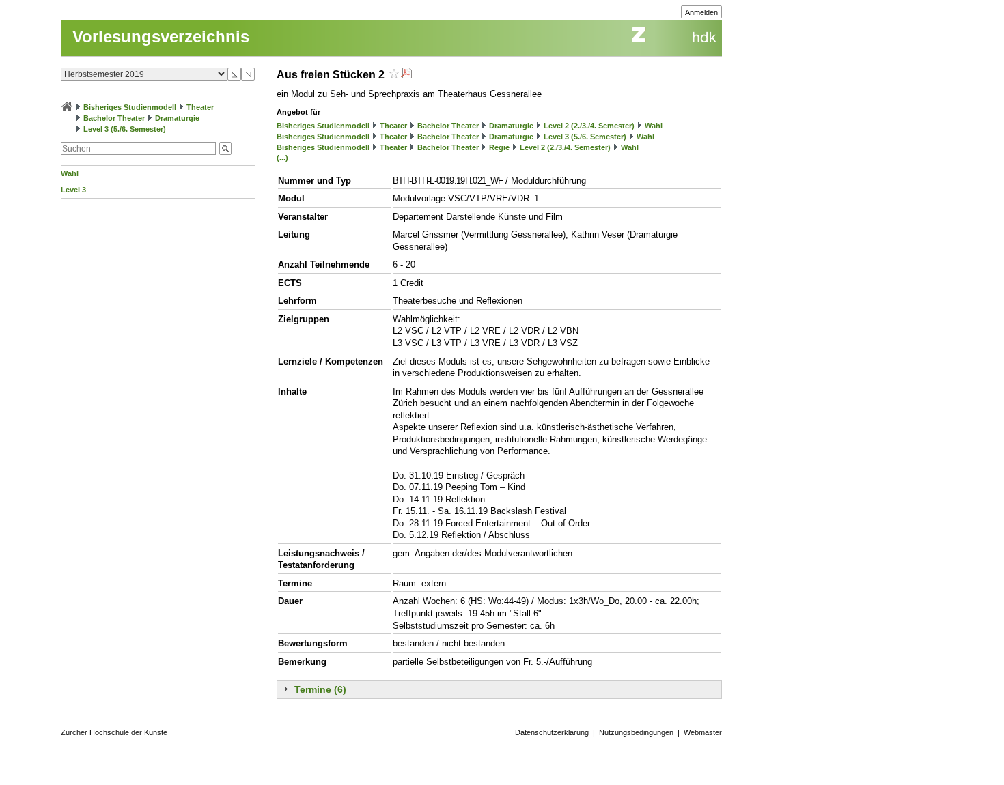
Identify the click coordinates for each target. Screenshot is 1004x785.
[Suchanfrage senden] (225, 148)
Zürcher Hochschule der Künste (114, 732)
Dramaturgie (177, 118)
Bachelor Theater (114, 118)
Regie (499, 147)
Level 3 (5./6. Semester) (124, 129)
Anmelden (701, 12)
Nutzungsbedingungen (636, 732)
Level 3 (73, 190)
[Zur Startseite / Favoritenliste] (67, 107)
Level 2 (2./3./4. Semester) (589, 126)
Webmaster (703, 732)
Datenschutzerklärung (552, 732)
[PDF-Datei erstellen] (406, 75)
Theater (200, 107)
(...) (282, 158)
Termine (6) (320, 689)
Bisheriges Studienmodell (129, 107)
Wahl (70, 173)
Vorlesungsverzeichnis (160, 36)
